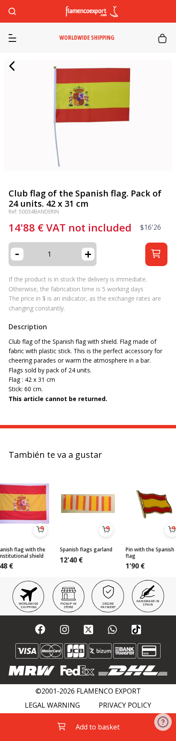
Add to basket (98, 727)
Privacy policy (125, 705)
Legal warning (52, 705)
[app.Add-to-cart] (40, 530)
